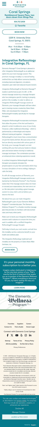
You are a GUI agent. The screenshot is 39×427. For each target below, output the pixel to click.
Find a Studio (19, 327)
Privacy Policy (29, 341)
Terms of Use (17, 341)
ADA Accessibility (11, 344)
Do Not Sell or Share (26, 344)
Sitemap (7, 341)
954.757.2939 (19, 22)
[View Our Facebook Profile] (7, 335)
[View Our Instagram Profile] (26, 335)
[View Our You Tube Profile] (17, 335)
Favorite (21, 25)
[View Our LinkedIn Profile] (30, 335)
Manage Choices (18, 412)
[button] (4, 4)
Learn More (19, 288)
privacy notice (21, 400)
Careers (28, 324)
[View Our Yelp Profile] (21, 335)
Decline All (19, 408)
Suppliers (20, 324)
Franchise (11, 324)
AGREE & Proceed (19, 417)
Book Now (19, 32)
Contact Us (8, 327)
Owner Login (30, 327)
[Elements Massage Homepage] (19, 4)
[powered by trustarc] (33, 425)
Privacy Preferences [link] (19, 347)
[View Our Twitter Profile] (12, 335)
